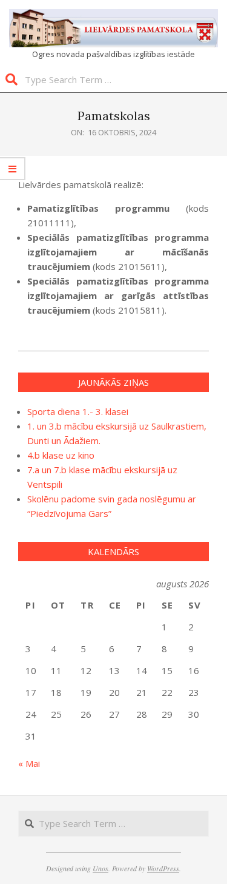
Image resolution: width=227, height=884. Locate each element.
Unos (100, 868)
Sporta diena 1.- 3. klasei (77, 411)
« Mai (29, 763)
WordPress (163, 868)
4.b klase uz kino (60, 455)
